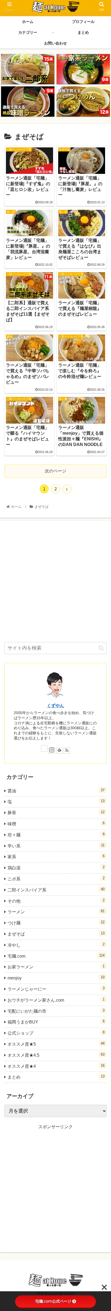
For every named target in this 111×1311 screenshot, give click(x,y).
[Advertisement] (55, 580)
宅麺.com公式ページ (53, 1301)
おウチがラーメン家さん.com (56, 999)
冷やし (56, 944)
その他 (56, 900)
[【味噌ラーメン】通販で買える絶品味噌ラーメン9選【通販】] (27, 101)
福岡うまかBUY (56, 1021)
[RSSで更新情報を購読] (67, 750)
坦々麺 (56, 834)
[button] (101, 648)
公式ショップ (56, 1032)
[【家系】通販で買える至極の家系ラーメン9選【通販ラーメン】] (83, 69)
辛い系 (56, 845)
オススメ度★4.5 (56, 1054)
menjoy (56, 977)
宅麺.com (56, 955)
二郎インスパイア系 (56, 889)
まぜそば (56, 933)
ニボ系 (56, 878)
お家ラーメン (56, 966)
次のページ (55, 471)
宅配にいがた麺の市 (56, 1010)
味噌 (56, 823)
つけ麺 (56, 922)
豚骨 (56, 812)
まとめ (56, 1076)
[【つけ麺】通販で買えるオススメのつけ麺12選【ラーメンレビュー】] (83, 101)
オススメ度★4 (56, 1066)
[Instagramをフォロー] (51, 750)
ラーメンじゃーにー (56, 988)
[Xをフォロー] (44, 748)
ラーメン (56, 911)
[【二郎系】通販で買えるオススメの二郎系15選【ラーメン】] (27, 69)
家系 (56, 856)
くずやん (55, 705)
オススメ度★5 (56, 1043)
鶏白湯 (56, 867)
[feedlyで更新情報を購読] (59, 750)
